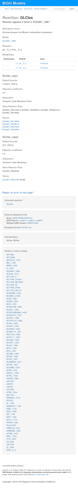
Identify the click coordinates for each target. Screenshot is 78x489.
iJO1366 (10, 389)
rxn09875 (38, 220)
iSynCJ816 (11, 425)
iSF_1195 (10, 414)
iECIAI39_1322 (13, 328)
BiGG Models (13, 3)
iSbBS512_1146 (13, 406)
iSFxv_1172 (11, 419)
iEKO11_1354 (12, 372)
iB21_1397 (11, 262)
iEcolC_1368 (12, 345)
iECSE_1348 (12, 356)
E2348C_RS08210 (10, 124)
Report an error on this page (17, 192)
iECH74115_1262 (14, 320)
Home (7, 9)
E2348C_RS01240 (10, 126)
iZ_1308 (10, 447)
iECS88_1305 (12, 353)
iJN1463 (10, 381)
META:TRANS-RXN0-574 (22, 218)
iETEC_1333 (12, 375)
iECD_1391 (11, 304)
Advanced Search (16, 9)
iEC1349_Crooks (14, 279)
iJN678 (9, 383)
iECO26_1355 (12, 339)
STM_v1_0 (11, 450)
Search (72, 9)
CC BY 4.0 (27, 227)
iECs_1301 (11, 350)
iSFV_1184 (11, 416)
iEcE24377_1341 (14, 315)
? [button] (23, 200)
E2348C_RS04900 (10, 129)
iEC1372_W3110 (14, 290)
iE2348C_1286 (9, 40)
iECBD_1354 (12, 301)
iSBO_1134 (11, 408)
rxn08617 (22, 220)
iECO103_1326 (13, 334)
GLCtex (9, 204)
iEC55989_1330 (13, 293)
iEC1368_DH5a (13, 287)
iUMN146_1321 (13, 428)
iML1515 (10, 394)
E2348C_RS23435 (10, 179)
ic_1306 (10, 268)
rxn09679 (30, 220)
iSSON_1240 (12, 422)
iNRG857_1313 (13, 397)
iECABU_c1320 (13, 295)
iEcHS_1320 (12, 323)
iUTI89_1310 (12, 433)
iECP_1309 (11, 348)
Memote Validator (40, 9)
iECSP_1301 (12, 364)
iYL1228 (10, 441)
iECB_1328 (11, 298)
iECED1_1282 (12, 317)
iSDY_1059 (11, 411)
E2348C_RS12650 (10, 121)
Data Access (28, 9)
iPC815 (9, 400)
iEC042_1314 (12, 273)
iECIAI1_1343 (12, 326)
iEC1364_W (11, 284)
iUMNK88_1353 (13, 430)
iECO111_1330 (13, 337)
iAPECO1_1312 (13, 260)
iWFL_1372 (11, 436)
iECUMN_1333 (13, 367)
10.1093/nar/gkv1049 (42, 474)
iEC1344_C (11, 276)
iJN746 (9, 386)
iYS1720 (10, 444)
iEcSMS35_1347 (13, 361)
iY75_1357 (11, 438)
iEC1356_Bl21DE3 (14, 282)
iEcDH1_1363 (12, 309)
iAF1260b (10, 257)
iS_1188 (10, 403)
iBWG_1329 (11, 265)
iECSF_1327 (12, 359)
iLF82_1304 (11, 392)
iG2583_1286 (12, 378)
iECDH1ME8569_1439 (16, 312)
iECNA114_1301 (13, 331)
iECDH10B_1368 (14, 306)
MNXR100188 (33, 223)
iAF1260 (10, 254)
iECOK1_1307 (12, 342)
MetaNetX (18, 227)
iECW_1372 (11, 370)
